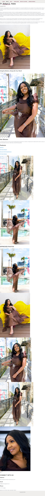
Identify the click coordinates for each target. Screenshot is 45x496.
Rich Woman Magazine (3, 149)
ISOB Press (2, 147)
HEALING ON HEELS (32, 1)
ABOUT (7, 1)
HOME (3, 1)
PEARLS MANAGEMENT (6, 4)
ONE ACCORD (16, 1)
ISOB (11, 1)
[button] (12, 1)
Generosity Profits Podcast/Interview (5, 151)
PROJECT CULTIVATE (23, 1)
